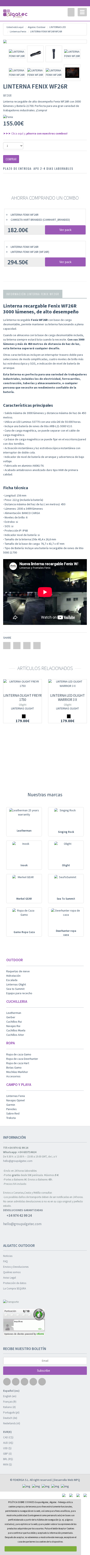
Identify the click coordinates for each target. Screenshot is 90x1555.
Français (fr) (9, 1401)
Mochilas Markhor (17, 1072)
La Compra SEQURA (14, 1288)
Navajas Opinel (15, 1100)
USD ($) (7, 1448)
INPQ (77, 1480)
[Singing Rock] (66, 819)
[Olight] (66, 853)
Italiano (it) (9, 1407)
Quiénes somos (12, 1272)
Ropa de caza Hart (17, 1063)
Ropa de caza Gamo (18, 1054)
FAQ (5, 1261)
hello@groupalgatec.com (17, 1161)
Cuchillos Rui (14, 1021)
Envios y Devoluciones (15, 1267)
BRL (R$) (8, 1459)
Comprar (11, 159)
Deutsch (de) (10, 1418)
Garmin (10, 1105)
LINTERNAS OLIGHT (22, 708)
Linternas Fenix (15, 1096)
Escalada (11, 980)
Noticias (7, 1256)
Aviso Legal (9, 1277)
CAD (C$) (8, 1437)
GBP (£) (7, 1453)
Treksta (11, 1118)
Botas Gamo (14, 1067)
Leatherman (24, 830)
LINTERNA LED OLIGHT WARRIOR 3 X (67, 697)
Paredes (11, 1109)
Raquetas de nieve (18, 971)
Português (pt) (11, 1412)
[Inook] (24, 853)
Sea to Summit (15, 989)
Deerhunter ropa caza (66, 933)
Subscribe (44, 1371)
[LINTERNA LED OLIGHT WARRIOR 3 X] (67, 683)
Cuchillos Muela (15, 1030)
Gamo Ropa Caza (24, 932)
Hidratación (13, 976)
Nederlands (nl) (11, 1423)
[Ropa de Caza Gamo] (24, 919)
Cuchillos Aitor (15, 1035)
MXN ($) (7, 1464)
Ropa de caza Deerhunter (22, 1059)
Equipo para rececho (19, 993)
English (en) (9, 1396)
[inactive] (45, 1322)
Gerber (10, 1017)
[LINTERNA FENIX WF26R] (45, 41)
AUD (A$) (8, 1443)
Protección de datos (14, 1283)
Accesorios (13, 1076)
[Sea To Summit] (66, 886)
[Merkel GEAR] (24, 886)
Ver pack (65, 230)
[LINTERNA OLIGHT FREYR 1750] (22, 683)
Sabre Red (12, 1113)
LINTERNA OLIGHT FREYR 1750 (22, 697)
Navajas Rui (13, 1026)
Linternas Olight (16, 984)
